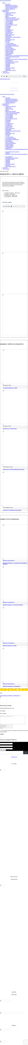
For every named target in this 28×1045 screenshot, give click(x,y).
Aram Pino (2, 695)
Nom (1, 742)
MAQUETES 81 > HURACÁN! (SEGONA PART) (12, 510)
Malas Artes (12, 695)
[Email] (10, 690)
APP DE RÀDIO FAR (5, 79)
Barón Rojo (7, 695)
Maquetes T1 (17, 695)
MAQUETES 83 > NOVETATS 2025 (10, 428)
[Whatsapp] (24, 690)
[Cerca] (25, 752)
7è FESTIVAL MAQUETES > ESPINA (10, 387)
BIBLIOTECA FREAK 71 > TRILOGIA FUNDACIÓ (13, 604)
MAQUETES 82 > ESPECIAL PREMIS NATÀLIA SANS (13, 469)
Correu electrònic (4, 747)
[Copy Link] (3, 690)
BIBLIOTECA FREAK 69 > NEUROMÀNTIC (11, 686)
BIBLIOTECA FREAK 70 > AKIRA (9, 645)
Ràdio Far (12, 560)
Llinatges (2, 744)
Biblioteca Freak (6, 560)
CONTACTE (14, 757)
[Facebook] (17, 690)
